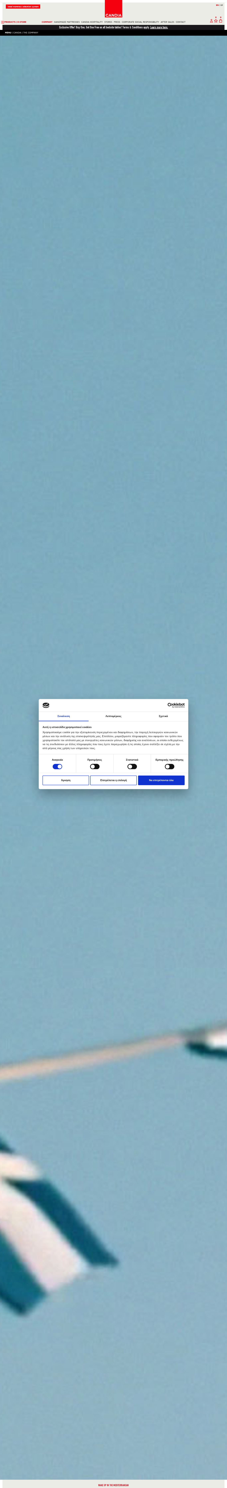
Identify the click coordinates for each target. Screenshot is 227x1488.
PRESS (117, 22)
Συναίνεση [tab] (63, 716)
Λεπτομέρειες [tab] (113, 716)
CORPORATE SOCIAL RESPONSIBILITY (140, 22)
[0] (216, 22)
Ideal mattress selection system (23, 6)
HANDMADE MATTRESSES (67, 22)
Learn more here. (159, 27)
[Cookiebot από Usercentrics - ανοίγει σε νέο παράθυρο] (170, 705)
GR (221, 5)
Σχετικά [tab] (163, 716)
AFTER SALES (167, 22)
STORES (108, 22)
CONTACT (180, 22)
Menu (8, 33)
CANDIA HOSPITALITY (92, 22)
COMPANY (47, 22)
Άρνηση (65, 780)
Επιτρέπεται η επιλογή (113, 780)
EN (218, 5)
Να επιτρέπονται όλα (161, 780)
